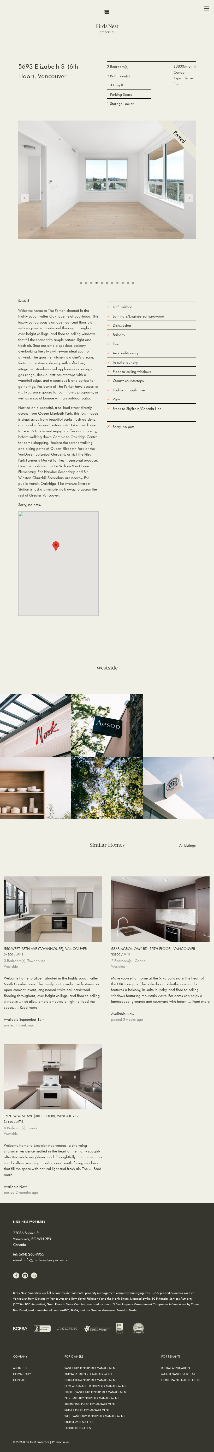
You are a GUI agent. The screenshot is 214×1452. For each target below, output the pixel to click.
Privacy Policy (60, 1442)
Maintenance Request (178, 1374)
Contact (20, 1380)
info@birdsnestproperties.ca (46, 1260)
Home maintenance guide (181, 1380)
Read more (28, 1007)
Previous (25, 198)
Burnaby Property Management (88, 1374)
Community (22, 1374)
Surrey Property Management (87, 1410)
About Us (20, 1368)
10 (128, 283)
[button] (55, 546)
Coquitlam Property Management (90, 1380)
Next (189, 198)
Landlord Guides (77, 1428)
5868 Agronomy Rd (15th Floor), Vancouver (153, 951)
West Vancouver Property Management (94, 1416)
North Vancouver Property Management (96, 1392)
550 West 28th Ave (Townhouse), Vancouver (45, 951)
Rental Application (175, 1368)
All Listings (187, 845)
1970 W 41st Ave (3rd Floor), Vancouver (41, 1118)
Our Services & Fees (78, 1422)
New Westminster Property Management (95, 1386)
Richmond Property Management (90, 1404)
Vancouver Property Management (90, 1368)
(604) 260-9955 (31, 1254)
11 (133, 283)
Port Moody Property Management (91, 1398)
